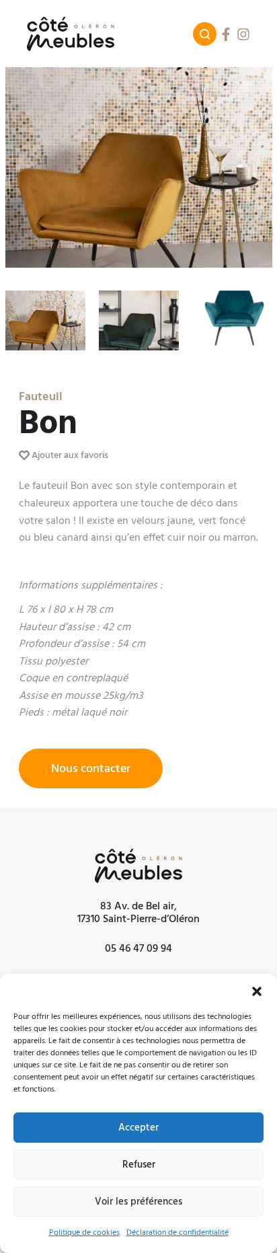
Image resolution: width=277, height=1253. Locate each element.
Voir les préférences (138, 1201)
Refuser (138, 1164)
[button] (257, 990)
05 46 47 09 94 (138, 948)
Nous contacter (90, 768)
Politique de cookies (84, 1232)
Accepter (138, 1128)
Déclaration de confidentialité (177, 1232)
